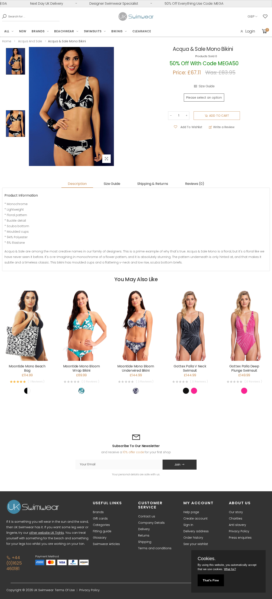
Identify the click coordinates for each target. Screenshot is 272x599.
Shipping (144, 542)
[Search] (3, 16)
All (6, 31)
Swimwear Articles (106, 544)
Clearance (141, 31)
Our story (236, 512)
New (22, 31)
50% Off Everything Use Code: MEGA (182, 3)
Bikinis (117, 31)
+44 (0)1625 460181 (14, 563)
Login (250, 31)
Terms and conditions (154, 548)
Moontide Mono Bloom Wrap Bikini (81, 368)
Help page (191, 512)
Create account (195, 518)
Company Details (151, 523)
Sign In (188, 525)
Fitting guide (102, 531)
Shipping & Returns (152, 183)
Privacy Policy (239, 531)
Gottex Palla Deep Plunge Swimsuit (244, 368)
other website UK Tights (46, 533)
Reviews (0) (194, 183)
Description (77, 183)
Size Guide (206, 86)
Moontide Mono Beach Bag (27, 368)
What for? (230, 569)
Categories (101, 525)
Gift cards (100, 518)
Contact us (146, 516)
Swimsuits (93, 31)
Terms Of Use (65, 590)
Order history (193, 537)
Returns (143, 535)
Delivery (144, 529)
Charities (235, 518)
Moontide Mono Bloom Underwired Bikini (135, 368)
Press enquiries (240, 537)
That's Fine (211, 580)
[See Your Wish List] (266, 16)
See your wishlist (195, 544)
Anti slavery (237, 525)
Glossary (99, 537)
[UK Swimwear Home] (136, 16)
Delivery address (196, 531)
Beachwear (64, 31)
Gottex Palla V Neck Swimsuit (190, 368)
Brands (38, 31)
